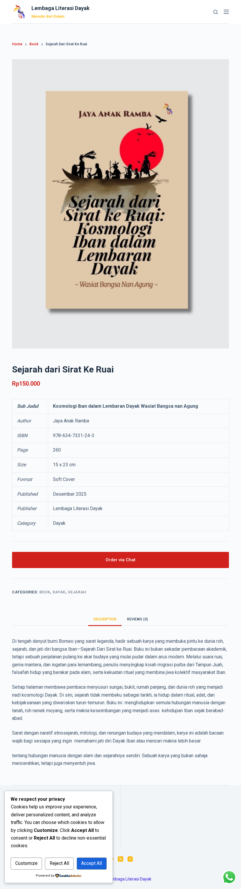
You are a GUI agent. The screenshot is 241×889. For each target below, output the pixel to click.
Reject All (59, 863)
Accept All (91, 863)
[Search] (215, 12)
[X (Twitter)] (120, 859)
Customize (26, 863)
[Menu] (226, 11)
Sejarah (77, 592)
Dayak (59, 592)
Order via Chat (120, 559)
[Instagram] (130, 859)
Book (44, 592)
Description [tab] (104, 619)
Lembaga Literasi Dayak (60, 8)
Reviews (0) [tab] (137, 619)
